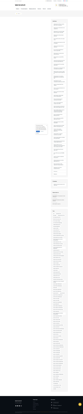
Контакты (39, 8)
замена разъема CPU (56, 250)
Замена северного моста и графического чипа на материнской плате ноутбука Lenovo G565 (59, 145)
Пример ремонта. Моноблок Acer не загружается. (59, 28)
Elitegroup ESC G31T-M (61, 215)
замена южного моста (56, 275)
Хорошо (38, 131)
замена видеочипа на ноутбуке (58, 237)
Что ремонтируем (24, 8)
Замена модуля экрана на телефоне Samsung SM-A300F (59, 138)
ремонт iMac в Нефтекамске (57, 289)
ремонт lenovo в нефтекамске (57, 302)
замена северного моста (57, 257)
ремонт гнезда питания (56, 319)
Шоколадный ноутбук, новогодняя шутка (59, 39)
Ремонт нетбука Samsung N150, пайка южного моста (58, 119)
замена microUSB (55, 228)
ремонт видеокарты (56, 311)
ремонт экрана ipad (56, 381)
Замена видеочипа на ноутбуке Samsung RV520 (58, 239)
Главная (17, 8)
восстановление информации (57, 222)
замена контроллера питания (57, 245)
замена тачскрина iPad (56, 264)
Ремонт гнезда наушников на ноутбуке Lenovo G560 (58, 103)
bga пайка (54, 215)
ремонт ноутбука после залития (58, 359)
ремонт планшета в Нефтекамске (58, 363)
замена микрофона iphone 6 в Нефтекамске (57, 248)
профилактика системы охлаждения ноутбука (58, 281)
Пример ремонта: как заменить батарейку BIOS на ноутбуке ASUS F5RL (59, 77)
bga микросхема (58, 213)
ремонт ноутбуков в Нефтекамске (58, 361)
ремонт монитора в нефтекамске (58, 339)
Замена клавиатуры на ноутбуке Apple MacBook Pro (59, 161)
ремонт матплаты (56, 334)
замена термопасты (56, 268)
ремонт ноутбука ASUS (56, 352)
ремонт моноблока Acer (56, 343)
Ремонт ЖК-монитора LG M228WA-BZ (59, 153)
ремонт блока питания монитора (58, 309)
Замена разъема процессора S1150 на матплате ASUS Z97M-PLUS (59, 61)
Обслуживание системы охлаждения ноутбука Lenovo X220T (59, 81)
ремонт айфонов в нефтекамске (58, 307)
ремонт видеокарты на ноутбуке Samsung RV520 (58, 313)
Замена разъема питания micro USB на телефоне (59, 43)
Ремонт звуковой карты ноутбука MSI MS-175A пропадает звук (59, 126)
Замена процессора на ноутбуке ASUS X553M (59, 122)
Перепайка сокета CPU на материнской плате (58, 168)
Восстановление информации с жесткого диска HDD (58, 50)
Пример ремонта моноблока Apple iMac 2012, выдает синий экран (59, 32)
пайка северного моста (56, 277)
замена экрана (55, 270)
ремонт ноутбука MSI (56, 354)
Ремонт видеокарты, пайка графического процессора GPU (58, 164)
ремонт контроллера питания (57, 330)
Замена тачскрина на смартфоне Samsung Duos (59, 157)
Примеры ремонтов (32, 8)
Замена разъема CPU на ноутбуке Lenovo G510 (59, 65)
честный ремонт (55, 383)
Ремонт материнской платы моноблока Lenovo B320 (58, 99)
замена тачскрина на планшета (58, 266)
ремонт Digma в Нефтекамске (57, 285)
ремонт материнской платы (57, 332)
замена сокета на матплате (57, 259)
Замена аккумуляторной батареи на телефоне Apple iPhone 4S (59, 141)
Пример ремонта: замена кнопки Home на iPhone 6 (59, 54)
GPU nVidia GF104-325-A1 (57, 217)
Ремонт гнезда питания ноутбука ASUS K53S (59, 92)
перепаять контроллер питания (58, 279)
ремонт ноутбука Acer (56, 348)
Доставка (49, 8)
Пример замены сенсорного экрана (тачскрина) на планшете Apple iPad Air (59, 72)
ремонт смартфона (56, 372)
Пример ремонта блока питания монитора (58, 35)
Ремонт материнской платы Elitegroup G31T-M (58, 115)
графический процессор (56, 224)
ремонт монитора (55, 337)
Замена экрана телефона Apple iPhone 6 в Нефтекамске (58, 96)
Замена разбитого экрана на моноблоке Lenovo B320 (58, 134)
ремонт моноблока (56, 341)
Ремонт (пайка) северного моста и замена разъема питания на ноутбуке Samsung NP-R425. (59, 111)
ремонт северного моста (57, 370)
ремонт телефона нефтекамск (57, 379)
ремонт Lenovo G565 (56, 300)
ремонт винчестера (56, 317)
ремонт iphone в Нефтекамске (57, 296)
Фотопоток (55, 171)
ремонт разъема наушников (57, 365)
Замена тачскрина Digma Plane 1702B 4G (58, 85)
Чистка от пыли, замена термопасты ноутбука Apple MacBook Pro (58, 130)
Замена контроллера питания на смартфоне (59, 46)
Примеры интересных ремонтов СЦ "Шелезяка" (59, 185)
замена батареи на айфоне (57, 233)
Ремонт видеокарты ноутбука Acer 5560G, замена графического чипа (59, 107)
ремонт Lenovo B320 (56, 298)
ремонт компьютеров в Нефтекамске (58, 328)
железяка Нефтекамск (56, 226)
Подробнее (42, 131)
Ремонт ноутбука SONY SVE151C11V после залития (59, 88)
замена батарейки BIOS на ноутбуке (58, 235)
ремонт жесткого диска (56, 321)
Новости (44, 8)
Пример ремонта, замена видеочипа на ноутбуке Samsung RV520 (59, 68)
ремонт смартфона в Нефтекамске (58, 374)
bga (53, 213)
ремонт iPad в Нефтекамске (57, 291)
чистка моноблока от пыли (57, 385)
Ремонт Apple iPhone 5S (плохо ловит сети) (58, 150)
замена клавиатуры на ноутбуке (58, 243)
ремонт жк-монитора (56, 323)
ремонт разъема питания (57, 368)
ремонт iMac (55, 287)
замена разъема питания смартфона (58, 255)
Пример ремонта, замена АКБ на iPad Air (59, 57)
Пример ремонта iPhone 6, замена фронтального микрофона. (59, 24)
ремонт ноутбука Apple (56, 350)
